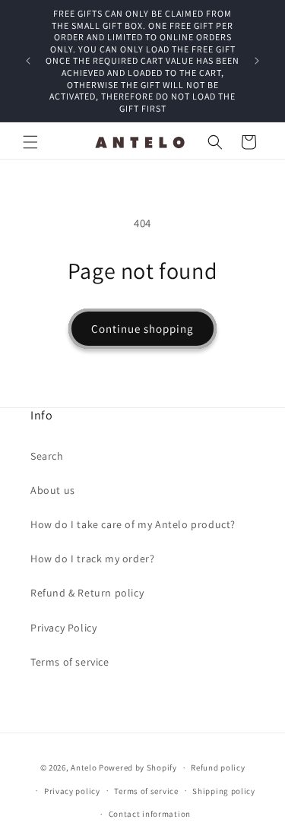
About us (52, 490)
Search (47, 456)
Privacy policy (72, 791)
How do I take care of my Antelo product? (133, 524)
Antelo (84, 767)
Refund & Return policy (87, 593)
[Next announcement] (257, 61)
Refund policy (218, 767)
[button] (30, 142)
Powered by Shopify (138, 767)
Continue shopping (142, 328)
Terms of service (69, 662)
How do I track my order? (92, 558)
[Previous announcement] (28, 61)
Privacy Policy (63, 628)
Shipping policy (223, 791)
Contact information (150, 814)
